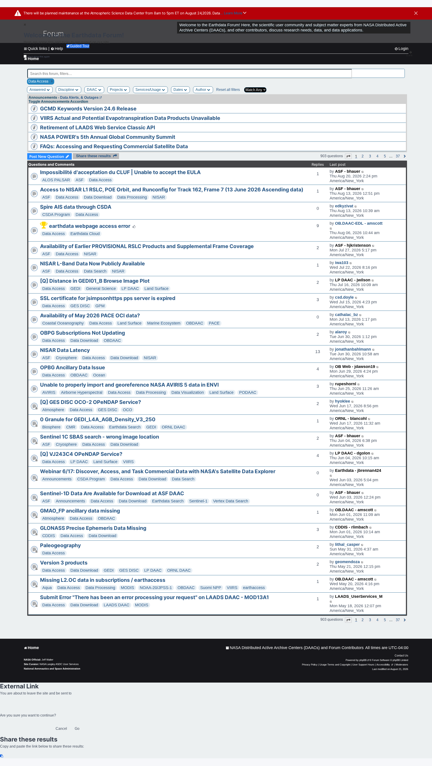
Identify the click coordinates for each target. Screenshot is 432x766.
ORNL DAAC (173, 427)
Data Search (95, 271)
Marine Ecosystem (163, 323)
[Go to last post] (362, 171)
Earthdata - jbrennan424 (358, 470)
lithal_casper (347, 544)
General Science (101, 288)
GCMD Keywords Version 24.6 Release (88, 108)
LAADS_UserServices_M (358, 596)
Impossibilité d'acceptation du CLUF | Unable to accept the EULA (120, 172)
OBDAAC (194, 323)
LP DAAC (130, 288)
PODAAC (247, 392)
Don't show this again (38, 56)
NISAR (159, 197)
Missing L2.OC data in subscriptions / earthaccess (102, 580)
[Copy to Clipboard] (2, 756)
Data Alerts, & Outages (79, 97)
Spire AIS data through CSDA (75, 207)
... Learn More (231, 13)
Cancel (61, 728)
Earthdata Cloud (85, 233)
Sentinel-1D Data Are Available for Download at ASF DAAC (112, 493)
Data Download (98, 197)
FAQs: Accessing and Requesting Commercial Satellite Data (114, 146)
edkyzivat (344, 206)
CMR (70, 427)
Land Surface (156, 288)
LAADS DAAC (116, 605)
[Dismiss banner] (416, 13)
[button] (348, 156)
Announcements (57, 479)
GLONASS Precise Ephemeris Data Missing (93, 528)
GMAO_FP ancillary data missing (80, 511)
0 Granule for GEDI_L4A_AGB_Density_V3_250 (97, 419)
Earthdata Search (125, 427)
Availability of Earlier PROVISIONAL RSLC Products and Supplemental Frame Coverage (147, 246)
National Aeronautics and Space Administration (52, 668)
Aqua (47, 587)
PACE (214, 323)
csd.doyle (344, 297)
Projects (117, 90)
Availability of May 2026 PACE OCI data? (90, 315)
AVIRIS (48, 392)
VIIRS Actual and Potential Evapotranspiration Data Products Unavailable (130, 118)
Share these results (93, 156)
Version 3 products (64, 563)
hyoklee (342, 401)
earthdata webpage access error (89, 226)
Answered (38, 90)
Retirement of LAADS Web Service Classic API (97, 127)
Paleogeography (60, 545)
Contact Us (401, 655)
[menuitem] (295, 647)
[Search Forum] (402, 71)
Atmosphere (53, 410)
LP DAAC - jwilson (352, 280)
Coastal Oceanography (63, 323)
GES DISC (80, 306)
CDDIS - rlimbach (351, 527)
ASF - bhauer (347, 171)
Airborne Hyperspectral (81, 392)
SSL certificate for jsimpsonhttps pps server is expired (108, 298)
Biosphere (51, 427)
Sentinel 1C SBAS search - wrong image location (99, 437)
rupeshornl (345, 384)
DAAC (92, 90)
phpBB (363, 660)
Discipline (66, 90)
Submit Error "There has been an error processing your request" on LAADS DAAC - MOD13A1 (154, 597)
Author (201, 90)
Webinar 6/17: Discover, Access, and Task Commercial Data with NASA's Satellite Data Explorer (157, 471)
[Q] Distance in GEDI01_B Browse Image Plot (95, 281)
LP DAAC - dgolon (352, 453)
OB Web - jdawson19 (355, 366)
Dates (178, 90)
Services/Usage (148, 90)
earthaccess (254, 587)
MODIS (127, 587)
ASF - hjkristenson (353, 245)
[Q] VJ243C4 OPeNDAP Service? (81, 454)
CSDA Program (56, 214)
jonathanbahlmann (353, 349)
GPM (100, 306)
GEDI (75, 288)
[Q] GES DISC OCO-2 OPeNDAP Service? (90, 402)
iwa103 (341, 262)
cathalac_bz (346, 314)
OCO (127, 410)
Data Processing (132, 197)
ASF (79, 180)
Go (77, 728)
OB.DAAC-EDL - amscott (358, 223)
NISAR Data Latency (65, 350)
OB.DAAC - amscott (354, 510)
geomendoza (347, 562)
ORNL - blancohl (351, 418)
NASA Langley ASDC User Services (59, 664)
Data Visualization (187, 392)
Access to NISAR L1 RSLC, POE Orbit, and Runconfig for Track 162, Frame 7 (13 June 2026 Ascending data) (171, 189)
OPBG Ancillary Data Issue (72, 367)
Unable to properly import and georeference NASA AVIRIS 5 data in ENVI (129, 385)
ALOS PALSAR (56, 180)
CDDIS (48, 535)
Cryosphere (66, 358)
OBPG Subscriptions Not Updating (82, 333)
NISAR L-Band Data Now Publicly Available (92, 263)
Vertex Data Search (230, 501)
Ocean (99, 375)
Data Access (100, 180)
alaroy (341, 332)
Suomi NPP (210, 587)
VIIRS (128, 461)
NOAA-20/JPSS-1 (156, 587)
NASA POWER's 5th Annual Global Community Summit (107, 137)
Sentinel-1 (198, 501)
